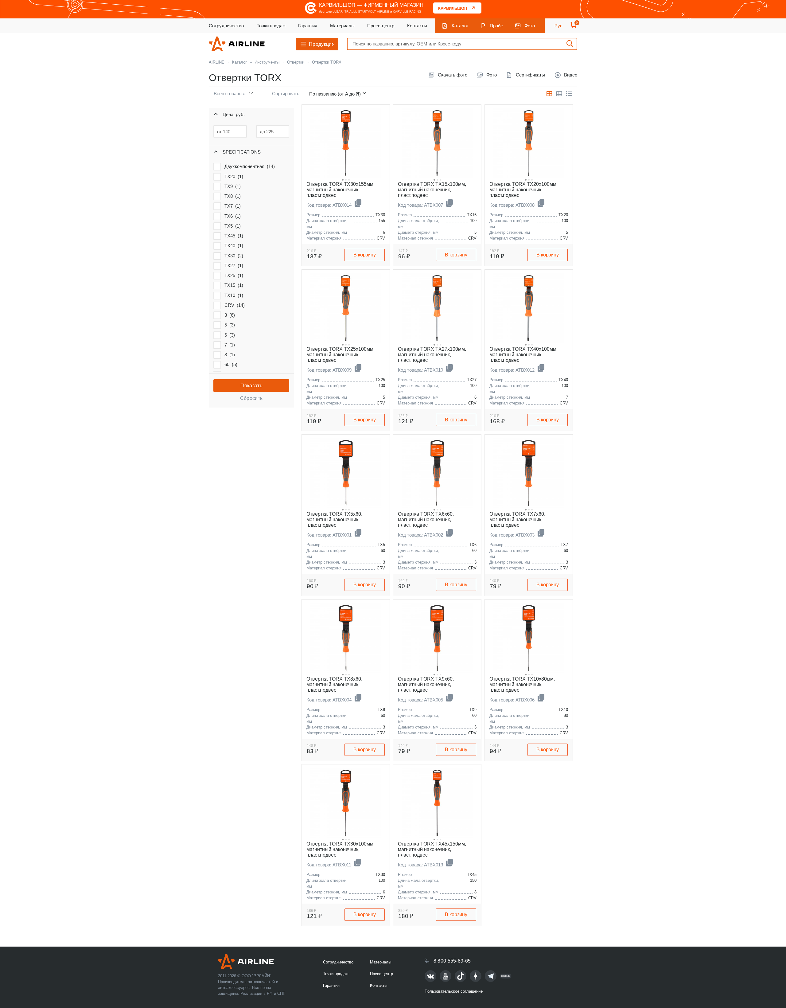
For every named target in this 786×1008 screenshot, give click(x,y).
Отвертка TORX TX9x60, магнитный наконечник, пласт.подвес (426, 684)
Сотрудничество (226, 25)
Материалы (342, 25)
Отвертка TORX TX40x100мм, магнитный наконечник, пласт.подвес (523, 354)
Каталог (460, 25)
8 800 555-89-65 (452, 960)
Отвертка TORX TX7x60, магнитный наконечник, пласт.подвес (517, 519)
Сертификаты (530, 74)
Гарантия (307, 25)
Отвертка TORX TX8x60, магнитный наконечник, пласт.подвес (334, 684)
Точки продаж (271, 25)
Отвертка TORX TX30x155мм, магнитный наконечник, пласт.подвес (340, 190)
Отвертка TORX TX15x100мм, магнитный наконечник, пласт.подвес (432, 190)
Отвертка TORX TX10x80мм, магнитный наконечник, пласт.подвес (522, 684)
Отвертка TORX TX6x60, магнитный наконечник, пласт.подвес (426, 519)
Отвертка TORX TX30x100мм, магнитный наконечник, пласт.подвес (340, 849)
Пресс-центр (380, 25)
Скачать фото (452, 74)
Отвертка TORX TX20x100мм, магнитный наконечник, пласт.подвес (523, 190)
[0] (573, 26)
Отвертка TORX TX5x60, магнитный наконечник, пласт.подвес (334, 519)
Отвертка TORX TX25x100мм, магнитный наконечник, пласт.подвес (340, 354)
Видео (570, 74)
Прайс (496, 25)
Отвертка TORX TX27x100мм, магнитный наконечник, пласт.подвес (432, 354)
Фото (529, 25)
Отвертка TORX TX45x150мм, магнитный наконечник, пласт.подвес (432, 849)
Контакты (417, 25)
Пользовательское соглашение (454, 991)
